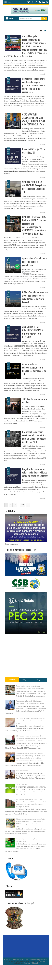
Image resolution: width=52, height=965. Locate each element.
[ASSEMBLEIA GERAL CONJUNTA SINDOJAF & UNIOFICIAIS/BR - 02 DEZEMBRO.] (12, 333)
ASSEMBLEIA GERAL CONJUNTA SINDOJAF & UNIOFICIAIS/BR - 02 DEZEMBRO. (32, 332)
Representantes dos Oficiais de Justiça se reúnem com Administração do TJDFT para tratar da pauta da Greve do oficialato (30, 755)
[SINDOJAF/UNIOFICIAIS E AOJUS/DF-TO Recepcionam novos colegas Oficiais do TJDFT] (12, 188)
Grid (41, 31)
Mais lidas (12, 679)
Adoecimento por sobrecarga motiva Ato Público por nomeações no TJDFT (34, 369)
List (44, 31)
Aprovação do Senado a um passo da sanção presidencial (34, 261)
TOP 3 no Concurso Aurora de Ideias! (34, 400)
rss (40, 2)
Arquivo (40, 680)
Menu (9, 2)
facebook (32, 2)
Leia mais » (43, 74)
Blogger (42, 961)
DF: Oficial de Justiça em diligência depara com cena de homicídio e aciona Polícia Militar (30, 721)
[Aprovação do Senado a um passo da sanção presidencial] (12, 265)
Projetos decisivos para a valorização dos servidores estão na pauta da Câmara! (35, 472)
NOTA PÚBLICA (21, 784)
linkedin (43, 2)
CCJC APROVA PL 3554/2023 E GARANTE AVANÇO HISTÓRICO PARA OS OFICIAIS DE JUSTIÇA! (33, 119)
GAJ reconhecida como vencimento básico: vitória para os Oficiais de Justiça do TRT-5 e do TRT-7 (34, 437)
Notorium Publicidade (31, 963)
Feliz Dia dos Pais (22, 771)
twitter (28, 2)
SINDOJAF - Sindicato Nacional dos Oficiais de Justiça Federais (25, 959)
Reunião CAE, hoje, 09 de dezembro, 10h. (33, 150)
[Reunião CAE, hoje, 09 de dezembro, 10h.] (12, 156)
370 (22, 505)
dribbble (47, 2)
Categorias (26, 680)
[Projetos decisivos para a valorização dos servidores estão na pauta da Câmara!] (12, 475)
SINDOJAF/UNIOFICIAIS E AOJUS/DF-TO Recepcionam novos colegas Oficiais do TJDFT (34, 187)
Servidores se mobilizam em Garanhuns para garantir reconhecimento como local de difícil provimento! (33, 85)
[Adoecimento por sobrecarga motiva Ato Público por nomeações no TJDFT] (12, 370)
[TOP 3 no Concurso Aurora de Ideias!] (12, 405)
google (36, 2)
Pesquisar (44, 18)
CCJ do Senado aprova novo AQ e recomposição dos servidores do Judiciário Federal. (35, 297)
